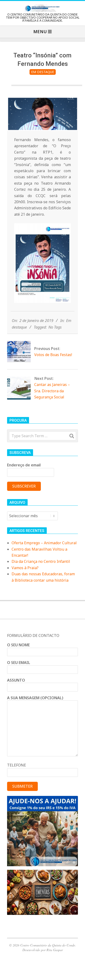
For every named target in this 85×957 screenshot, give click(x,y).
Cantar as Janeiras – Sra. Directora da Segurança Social (52, 391)
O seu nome (18, 644)
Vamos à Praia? (25, 567)
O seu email (18, 662)
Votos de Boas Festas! (53, 354)
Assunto (16, 680)
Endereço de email (24, 465)
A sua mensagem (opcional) (35, 697)
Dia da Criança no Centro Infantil (41, 561)
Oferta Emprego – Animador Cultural (44, 542)
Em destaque (42, 72)
